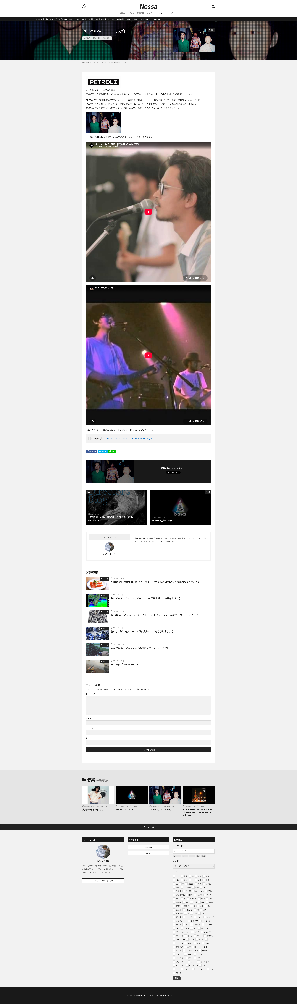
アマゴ (185, 856)
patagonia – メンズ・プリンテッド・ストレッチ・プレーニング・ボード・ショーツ (154, 614)
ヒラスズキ (177, 856)
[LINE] (112, 451)
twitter (148, 853)
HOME (86, 62)
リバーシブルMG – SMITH (124, 664)
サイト (88, 738)
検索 (176, 978)
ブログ (149, 13)
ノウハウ (169, 13)
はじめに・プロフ (127, 13)
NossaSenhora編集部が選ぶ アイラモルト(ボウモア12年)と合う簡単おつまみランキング (156, 581)
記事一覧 (95, 62)
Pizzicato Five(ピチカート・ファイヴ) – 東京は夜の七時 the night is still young (198, 812)
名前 (89, 718)
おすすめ (159, 13)
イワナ (192, 856)
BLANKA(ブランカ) (124, 809)
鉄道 (203, 856)
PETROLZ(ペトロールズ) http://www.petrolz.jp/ (129, 438)
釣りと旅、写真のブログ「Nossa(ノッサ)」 (156, 995)
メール (89, 728)
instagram (148, 847)
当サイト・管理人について (103, 881)
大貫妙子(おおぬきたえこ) (93, 809)
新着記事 (140, 13)
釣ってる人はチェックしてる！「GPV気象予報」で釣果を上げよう (146, 598)
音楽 (107, 38)
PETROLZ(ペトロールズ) (119, 62)
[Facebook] (91, 451)
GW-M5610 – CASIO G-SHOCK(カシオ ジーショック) (139, 647)
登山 (198, 856)
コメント (90, 694)
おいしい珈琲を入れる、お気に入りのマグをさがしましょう (142, 631)
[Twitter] (103, 451)
